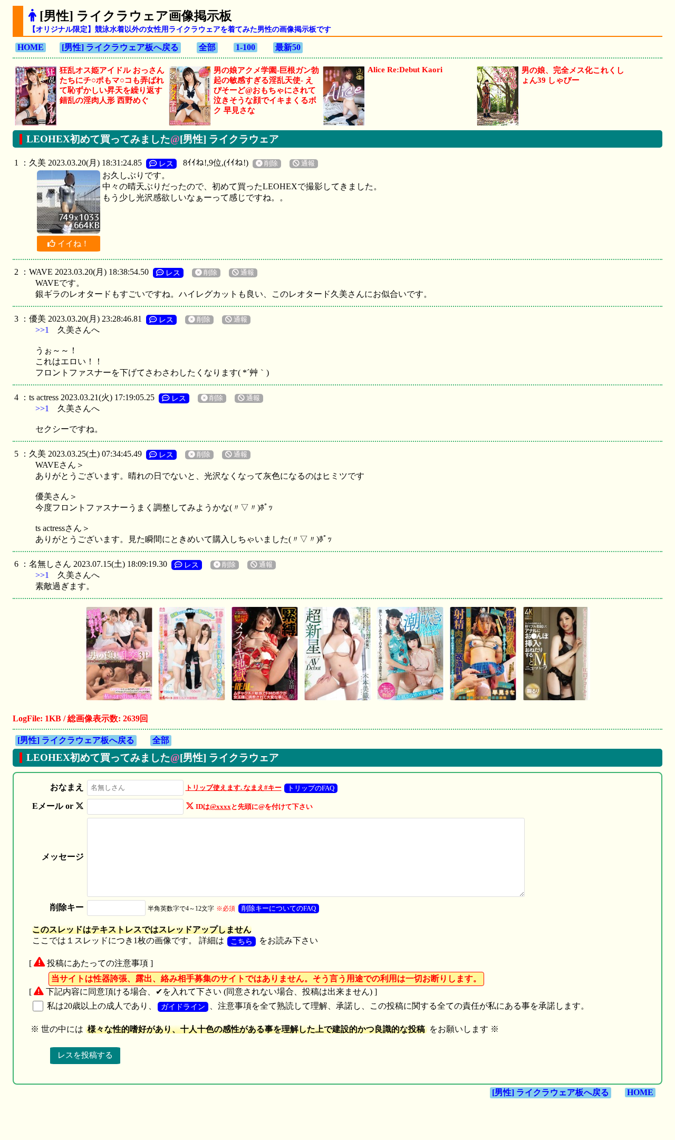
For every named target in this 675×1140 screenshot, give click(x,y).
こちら (241, 941)
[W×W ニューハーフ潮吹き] (410, 698)
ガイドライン (183, 1006)
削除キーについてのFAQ (279, 908)
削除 (270, 163)
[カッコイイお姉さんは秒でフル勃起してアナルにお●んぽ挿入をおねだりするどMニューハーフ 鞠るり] (556, 698)
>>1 (42, 329)
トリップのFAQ (310, 788)
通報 (307, 163)
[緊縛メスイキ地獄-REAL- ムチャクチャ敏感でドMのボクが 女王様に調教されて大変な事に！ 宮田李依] (265, 698)
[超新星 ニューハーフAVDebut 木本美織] (337, 698)
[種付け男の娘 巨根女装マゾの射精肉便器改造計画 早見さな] (483, 698)
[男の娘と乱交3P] (119, 698)
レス (165, 163)
